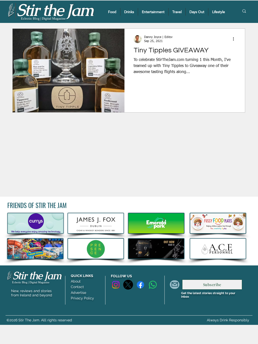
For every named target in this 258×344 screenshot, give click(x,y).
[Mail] (174, 284)
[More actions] (235, 39)
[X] (128, 285)
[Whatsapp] (153, 285)
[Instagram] (116, 285)
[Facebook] (140, 285)
